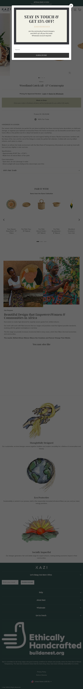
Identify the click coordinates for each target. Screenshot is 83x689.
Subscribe (41, 55)
